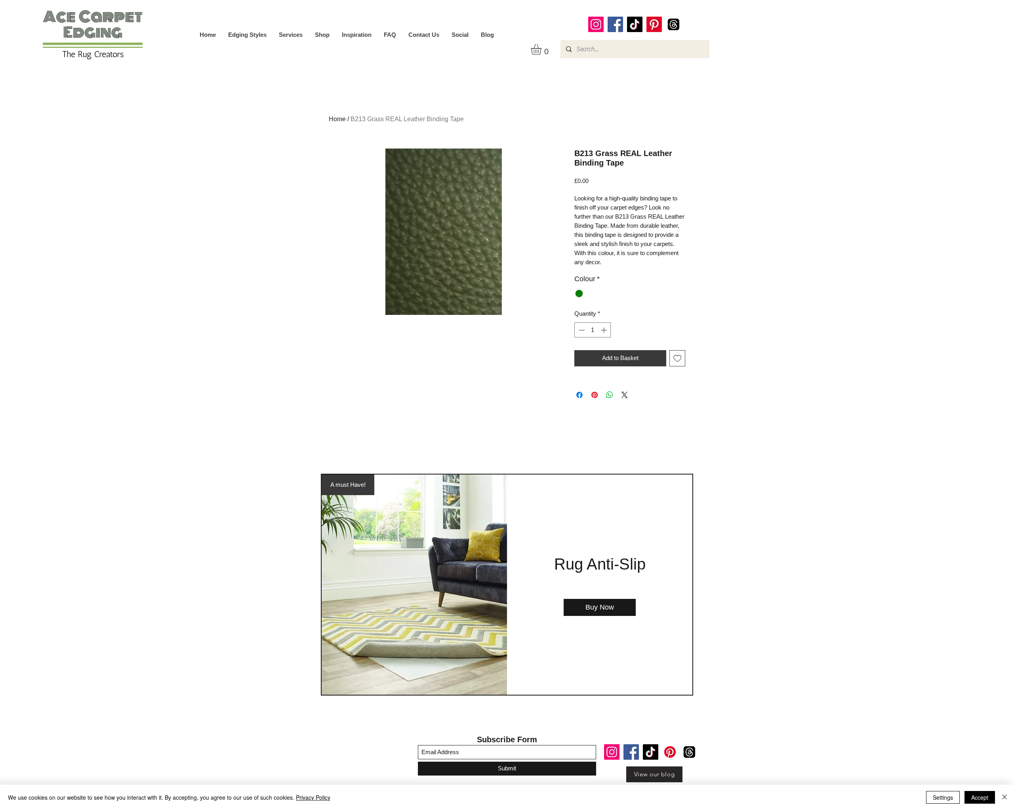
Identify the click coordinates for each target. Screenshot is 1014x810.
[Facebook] (615, 24)
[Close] (1004, 797)
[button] (542, 49)
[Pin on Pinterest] (594, 395)
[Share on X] (624, 395)
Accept (979, 797)
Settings (943, 797)
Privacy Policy (313, 797)
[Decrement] (581, 330)
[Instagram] (596, 24)
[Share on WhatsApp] (609, 395)
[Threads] (673, 24)
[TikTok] (634, 24)
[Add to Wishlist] (677, 358)
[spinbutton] (592, 330)
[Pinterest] (654, 24)
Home (337, 119)
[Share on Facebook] (579, 395)
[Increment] (604, 330)
